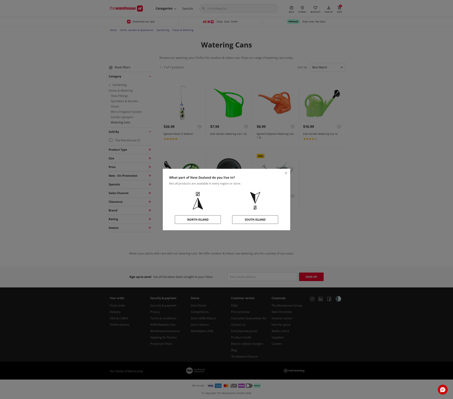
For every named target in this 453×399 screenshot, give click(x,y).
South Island (255, 220)
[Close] (286, 173)
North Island (198, 220)
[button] (443, 390)
